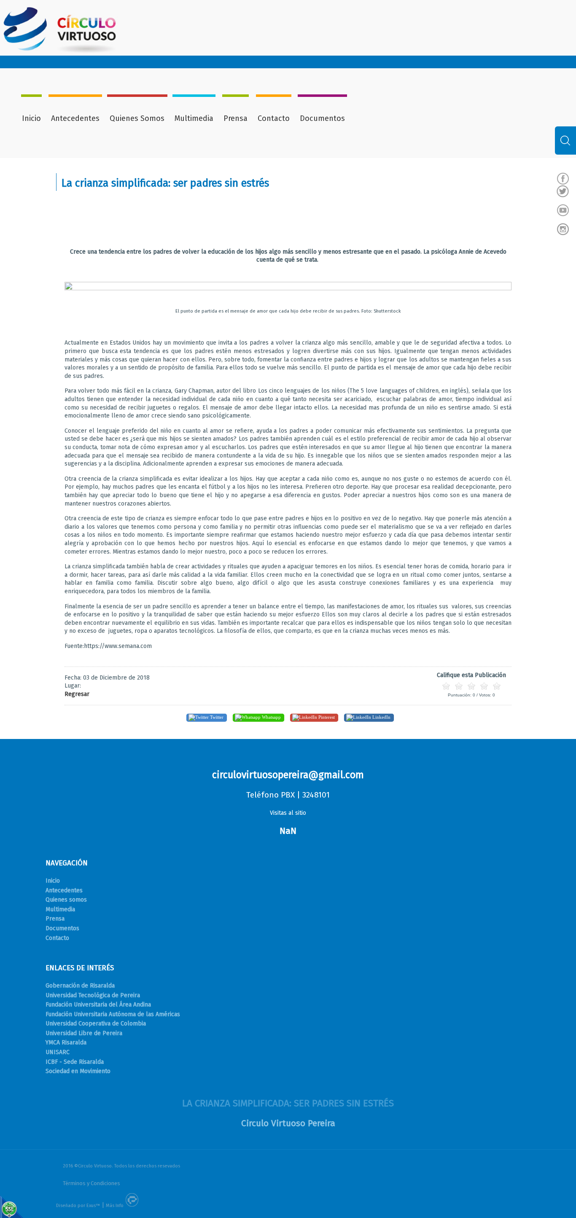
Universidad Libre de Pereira (84, 1033)
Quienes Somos (137, 118)
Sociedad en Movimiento (78, 1071)
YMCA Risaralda (66, 1042)
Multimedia (194, 118)
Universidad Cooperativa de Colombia (96, 1023)
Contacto (274, 118)
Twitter (216, 717)
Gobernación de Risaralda (80, 985)
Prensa (235, 118)
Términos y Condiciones (91, 1183)
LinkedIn (380, 717)
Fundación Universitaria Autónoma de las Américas (113, 1014)
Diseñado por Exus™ (78, 1205)
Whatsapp (271, 717)
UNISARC (58, 1052)
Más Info (115, 1205)
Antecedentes (75, 118)
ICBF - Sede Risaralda (75, 1061)
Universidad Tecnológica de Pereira (93, 995)
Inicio (31, 118)
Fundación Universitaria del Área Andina (98, 1004)
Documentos (322, 118)
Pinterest (326, 717)
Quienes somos (66, 899)
